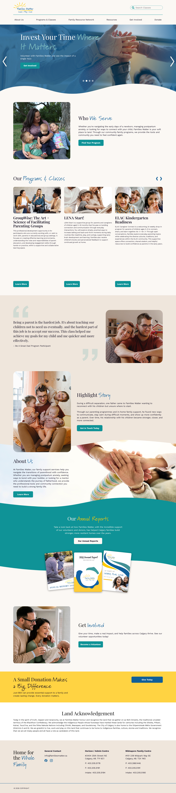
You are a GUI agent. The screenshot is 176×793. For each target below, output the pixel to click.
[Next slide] (170, 57)
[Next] (161, 178)
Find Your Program (91, 143)
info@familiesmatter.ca (56, 755)
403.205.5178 (94, 763)
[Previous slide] (2, 57)
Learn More (29, 64)
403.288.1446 (134, 763)
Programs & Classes (46, 19)
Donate (158, 19)
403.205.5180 (139, 772)
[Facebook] (46, 760)
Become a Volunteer (90, 644)
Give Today (147, 679)
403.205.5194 (98, 772)
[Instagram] (51, 760)
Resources (112, 19)
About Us (19, 19)
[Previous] (157, 178)
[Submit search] (133, 7)
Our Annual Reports (88, 541)
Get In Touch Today (89, 428)
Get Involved (136, 19)
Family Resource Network (81, 19)
